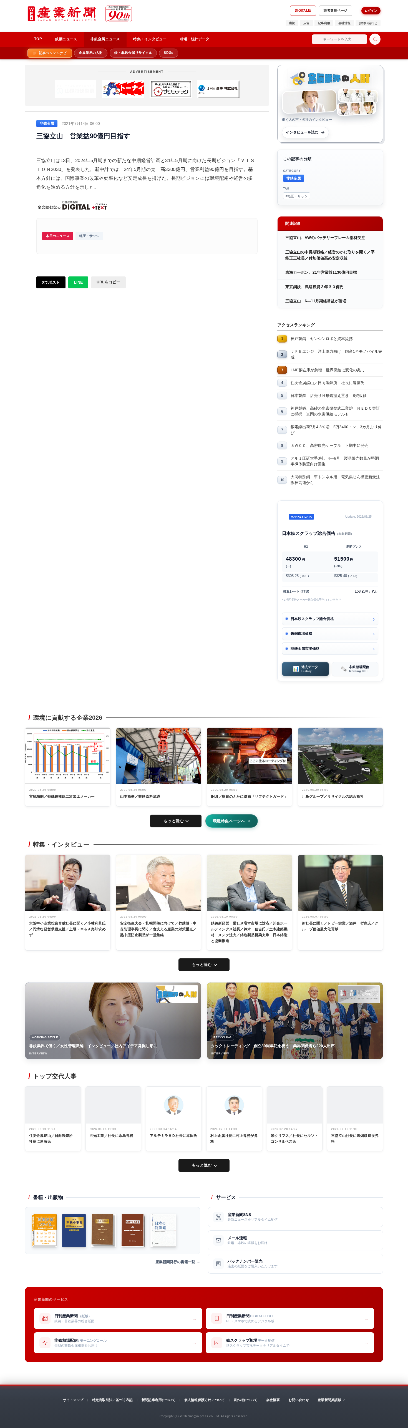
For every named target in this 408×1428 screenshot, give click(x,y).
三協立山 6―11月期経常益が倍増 (315, 301)
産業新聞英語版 (329, 1400)
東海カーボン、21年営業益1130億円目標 (321, 272)
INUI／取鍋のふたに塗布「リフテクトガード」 (249, 796)
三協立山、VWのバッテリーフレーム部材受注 (325, 237)
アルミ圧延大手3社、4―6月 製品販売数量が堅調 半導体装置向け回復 (337, 461)
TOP (38, 39)
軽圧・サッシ (89, 236)
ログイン (371, 10)
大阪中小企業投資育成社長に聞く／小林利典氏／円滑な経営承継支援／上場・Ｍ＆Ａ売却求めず (67, 929)
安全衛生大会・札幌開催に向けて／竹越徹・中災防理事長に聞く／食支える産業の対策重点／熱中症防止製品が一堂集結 (158, 929)
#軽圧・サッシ (297, 195)
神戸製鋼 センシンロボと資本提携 (322, 338)
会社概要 (273, 1400)
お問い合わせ (368, 23)
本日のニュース (57, 236)
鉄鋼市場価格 (301, 633)
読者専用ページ (335, 10)
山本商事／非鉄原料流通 (140, 796)
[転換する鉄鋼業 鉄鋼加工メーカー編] (103, 1230)
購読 (292, 23)
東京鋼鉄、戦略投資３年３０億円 (314, 286)
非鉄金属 (293, 178)
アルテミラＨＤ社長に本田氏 (173, 1136)
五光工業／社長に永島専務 (112, 1136)
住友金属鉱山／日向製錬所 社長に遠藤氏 (327, 383)
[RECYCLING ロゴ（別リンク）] (359, 994)
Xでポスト (51, 282)
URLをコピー (108, 282)
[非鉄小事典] (74, 1230)
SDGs (168, 53)
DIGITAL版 (303, 10)
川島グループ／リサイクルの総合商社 (333, 796)
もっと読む (173, 820)
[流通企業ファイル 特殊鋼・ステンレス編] (44, 1230)
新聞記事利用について (158, 1400)
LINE (78, 282)
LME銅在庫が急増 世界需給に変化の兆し (328, 370)
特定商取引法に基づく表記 (112, 1400)
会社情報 (344, 23)
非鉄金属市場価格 (305, 648)
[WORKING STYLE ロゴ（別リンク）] (177, 994)
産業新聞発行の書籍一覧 (175, 1262)
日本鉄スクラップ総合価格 (312, 619)
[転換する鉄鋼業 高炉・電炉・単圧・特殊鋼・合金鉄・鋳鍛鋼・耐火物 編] (133, 1230)
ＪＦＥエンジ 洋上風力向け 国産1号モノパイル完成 (336, 354)
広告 (306, 23)
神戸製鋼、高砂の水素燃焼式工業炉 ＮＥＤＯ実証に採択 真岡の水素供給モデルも (335, 411)
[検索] (375, 39)
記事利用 (324, 23)
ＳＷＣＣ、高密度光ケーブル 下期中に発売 (329, 445)
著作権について (246, 1400)
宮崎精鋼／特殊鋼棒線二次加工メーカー (62, 796)
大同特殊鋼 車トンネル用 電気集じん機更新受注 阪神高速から (337, 480)
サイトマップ (73, 1400)
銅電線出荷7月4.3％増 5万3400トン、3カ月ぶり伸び (336, 430)
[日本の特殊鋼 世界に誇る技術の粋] (163, 1230)
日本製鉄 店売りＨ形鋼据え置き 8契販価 (329, 395)
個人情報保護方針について (204, 1400)
